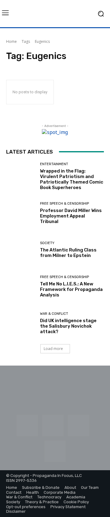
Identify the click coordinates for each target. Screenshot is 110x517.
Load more (53, 348)
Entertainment (54, 164)
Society (47, 243)
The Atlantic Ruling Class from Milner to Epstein (68, 252)
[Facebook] (27, 425)
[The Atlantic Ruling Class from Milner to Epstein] (20, 250)
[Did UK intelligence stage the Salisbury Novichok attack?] (20, 323)
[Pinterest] (78, 425)
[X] (55, 451)
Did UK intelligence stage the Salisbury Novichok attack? (68, 326)
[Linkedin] (53, 425)
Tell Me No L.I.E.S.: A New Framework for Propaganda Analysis (71, 289)
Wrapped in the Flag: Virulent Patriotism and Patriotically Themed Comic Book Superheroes (71, 179)
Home (11, 41)
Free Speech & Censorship (64, 203)
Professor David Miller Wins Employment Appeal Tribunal (71, 216)
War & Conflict (54, 313)
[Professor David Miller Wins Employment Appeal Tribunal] (20, 213)
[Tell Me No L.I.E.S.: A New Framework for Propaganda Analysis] (20, 286)
